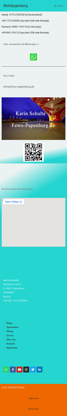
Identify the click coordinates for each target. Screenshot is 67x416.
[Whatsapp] (6, 369)
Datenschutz (33, 409)
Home (9, 323)
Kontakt (11, 343)
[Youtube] (19, 369)
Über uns (11, 339)
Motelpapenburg (15, 5)
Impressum (12, 348)
